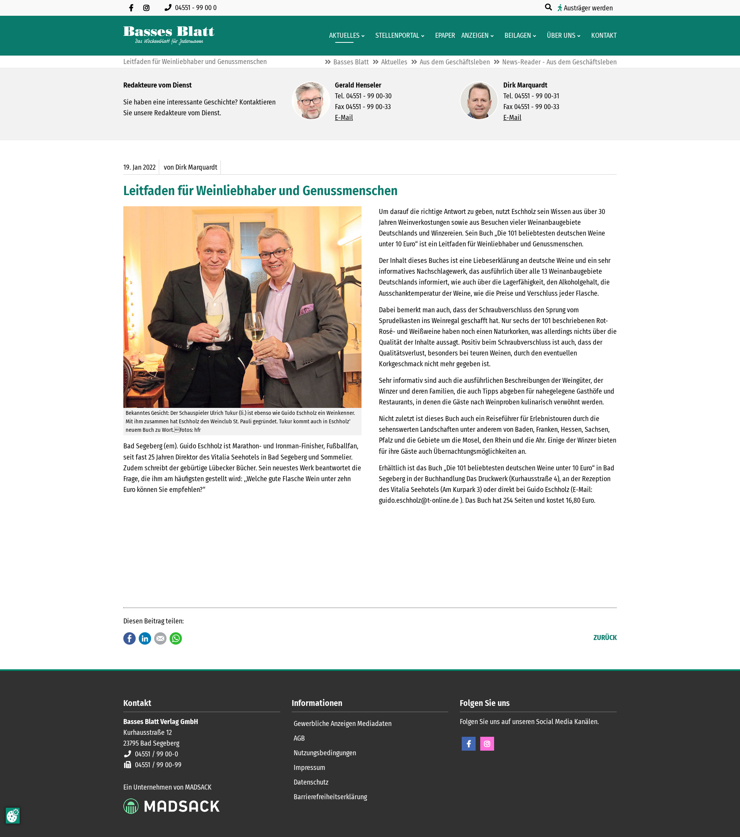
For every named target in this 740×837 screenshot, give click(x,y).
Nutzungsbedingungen (325, 753)
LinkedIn (145, 638)
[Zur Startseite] (168, 35)
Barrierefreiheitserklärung (330, 797)
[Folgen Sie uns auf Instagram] (146, 7)
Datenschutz (311, 782)
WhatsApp (176, 638)
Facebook (129, 638)
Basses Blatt (351, 62)
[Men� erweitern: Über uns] (580, 36)
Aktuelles (394, 62)
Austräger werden (588, 8)
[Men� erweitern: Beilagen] (536, 36)
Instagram (487, 744)
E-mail (160, 638)
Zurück (605, 637)
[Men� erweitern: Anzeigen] (493, 36)
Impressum (309, 767)
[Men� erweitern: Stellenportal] (424, 36)
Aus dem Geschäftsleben (455, 62)
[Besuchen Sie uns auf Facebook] (131, 7)
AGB (299, 738)
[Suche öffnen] (549, 7)
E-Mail (344, 117)
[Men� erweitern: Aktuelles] (364, 36)
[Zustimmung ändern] (13, 816)
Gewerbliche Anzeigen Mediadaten (343, 723)
